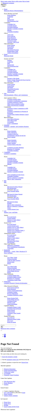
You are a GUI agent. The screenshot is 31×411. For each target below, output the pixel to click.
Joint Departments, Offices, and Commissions (16, 95)
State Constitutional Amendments (16, 247)
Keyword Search (11, 217)
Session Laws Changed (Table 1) (16, 230)
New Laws (10, 320)
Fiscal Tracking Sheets (13, 191)
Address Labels (11, 90)
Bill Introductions (11, 188)
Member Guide (11, 302)
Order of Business (12, 132)
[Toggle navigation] (1, 330)
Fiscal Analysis (11, 36)
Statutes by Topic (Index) (13, 220)
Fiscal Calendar (11, 137)
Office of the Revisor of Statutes (15, 105)
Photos (9, 263)
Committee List (11, 24)
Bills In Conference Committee (15, 177)
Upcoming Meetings (12, 27)
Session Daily (10, 262)
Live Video (10, 257)
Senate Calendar (11, 143)
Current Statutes (11, 218)
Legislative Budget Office (14, 99)
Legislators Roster (12, 301)
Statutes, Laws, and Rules (10, 212)
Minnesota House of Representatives (13, 10)
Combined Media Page (13, 275)
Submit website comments (11, 395)
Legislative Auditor (12, 292)
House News (7, 402)
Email (23, 392)
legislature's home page (13, 359)
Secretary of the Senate (13, 78)
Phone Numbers (8, 394)
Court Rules (10, 248)
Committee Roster (12, 25)
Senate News (7, 403)
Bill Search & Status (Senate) (14, 194)
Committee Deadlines (13, 31)
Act (17, 189)
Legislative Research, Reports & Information (15, 283)
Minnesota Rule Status (13, 241)
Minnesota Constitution (13, 245)
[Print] (5, 336)
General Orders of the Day (14, 144)
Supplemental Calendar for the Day (16, 135)
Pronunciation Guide (12, 51)
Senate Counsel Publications (14, 290)
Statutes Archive (11, 221)
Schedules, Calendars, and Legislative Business (16, 126)
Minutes (9, 30)
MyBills (9, 203)
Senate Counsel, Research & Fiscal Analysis (18, 80)
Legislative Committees (10, 153)
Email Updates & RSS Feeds (11, 406)
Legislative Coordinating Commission (17, 101)
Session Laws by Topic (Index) (15, 227)
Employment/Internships (10, 370)
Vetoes (9, 208)
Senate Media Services (13, 271)
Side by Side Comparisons (14, 179)
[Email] (5, 334)
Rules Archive (11, 239)
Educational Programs (13, 50)
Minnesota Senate (8, 56)
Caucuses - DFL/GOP (13, 42)
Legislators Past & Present (14, 308)
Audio (15, 257)
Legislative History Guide (14, 307)
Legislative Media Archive (14, 277)
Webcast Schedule (12, 259)
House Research (11, 37)
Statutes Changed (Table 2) (14, 232)
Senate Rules (10, 86)
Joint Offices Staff (12, 120)
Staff (8, 18)
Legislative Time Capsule (14, 313)
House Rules (10, 46)
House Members (11, 15)
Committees (7, 152)
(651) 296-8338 (8, 392)
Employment (10, 19)
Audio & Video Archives (13, 260)
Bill (15, 189)
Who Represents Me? (13, 21)
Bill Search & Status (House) (14, 186)
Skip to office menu (17, 1)
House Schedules (11, 131)
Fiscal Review (11, 317)
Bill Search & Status (12, 202)
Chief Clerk (10, 34)
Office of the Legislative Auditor (15, 104)
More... (9, 116)
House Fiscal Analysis (13, 287)
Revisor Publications (12, 293)
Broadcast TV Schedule (13, 149)
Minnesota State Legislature (8, 328)
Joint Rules (10, 48)
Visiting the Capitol (9, 372)
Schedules (6, 125)
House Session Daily (12, 298)
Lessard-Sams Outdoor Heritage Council (18, 114)
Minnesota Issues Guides (13, 319)
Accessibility (10, 122)
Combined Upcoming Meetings (15, 147)
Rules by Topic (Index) (13, 238)
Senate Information (12, 304)
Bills (5, 180)
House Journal (11, 45)
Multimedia (7, 250)
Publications (7, 281)
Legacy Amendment (12, 123)
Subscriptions (10, 92)
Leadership (10, 16)
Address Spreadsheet (12, 53)
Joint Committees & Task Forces (15, 174)
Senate (5, 54)
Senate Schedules (11, 140)
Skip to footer (25, 1)
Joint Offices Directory (13, 119)
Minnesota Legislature (8, 3)
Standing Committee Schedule (15, 28)
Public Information (12, 39)
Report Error (24, 362)
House (5, 9)
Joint (5, 93)
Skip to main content (6, 1)
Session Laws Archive (13, 229)
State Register (10, 242)
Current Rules (11, 236)
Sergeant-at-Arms (11, 40)
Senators (9, 60)
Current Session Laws (13, 209)
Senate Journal (11, 84)
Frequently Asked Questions (11, 375)
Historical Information (9, 369)
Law (5, 211)
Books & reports (11, 322)
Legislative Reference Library (15, 102)
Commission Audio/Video (14, 280)
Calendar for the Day (12, 134)
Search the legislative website (9, 356)
